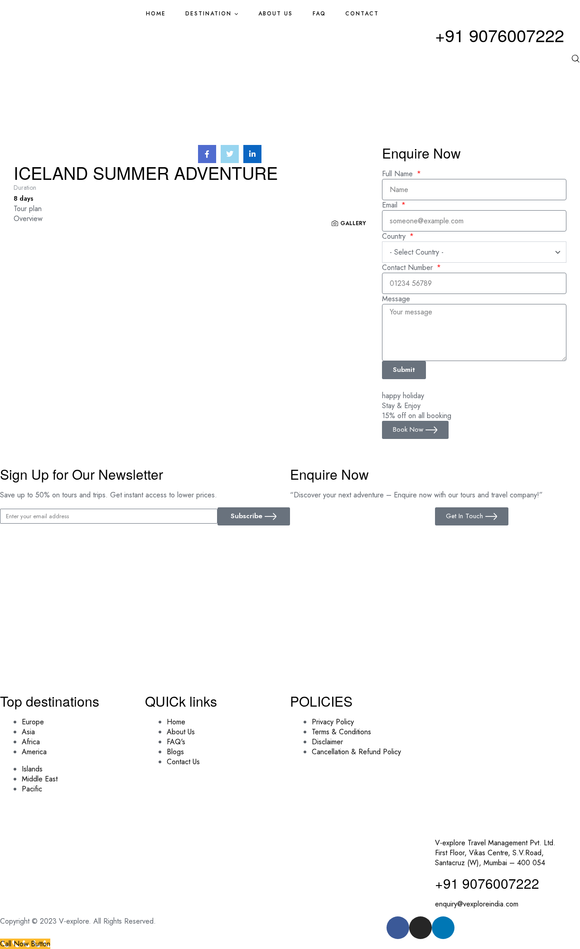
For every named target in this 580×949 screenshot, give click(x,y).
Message (396, 299)
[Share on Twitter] (230, 154)
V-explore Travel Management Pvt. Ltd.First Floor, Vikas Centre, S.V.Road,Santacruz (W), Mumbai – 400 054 (495, 853)
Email (391, 205)
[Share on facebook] (207, 154)
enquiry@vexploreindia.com (476, 904)
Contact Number (408, 268)
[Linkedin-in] (443, 927)
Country (395, 236)
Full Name (398, 174)
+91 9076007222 (499, 34)
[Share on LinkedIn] (252, 154)
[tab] (198, 209)
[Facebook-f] (398, 927)
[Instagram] (420, 927)
